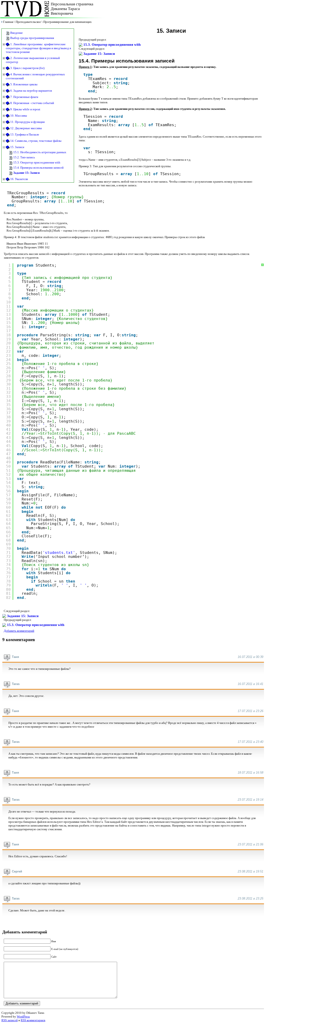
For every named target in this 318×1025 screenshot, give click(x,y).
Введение (16, 33)
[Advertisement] (209, 9)
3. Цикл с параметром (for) (27, 68)
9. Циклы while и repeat (25, 109)
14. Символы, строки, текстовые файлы (35, 140)
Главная (8, 22)
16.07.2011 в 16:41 (250, 684)
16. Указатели (19, 179)
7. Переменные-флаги (24, 97)
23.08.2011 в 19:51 (250, 871)
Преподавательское (28, 22)
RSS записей (9, 1020)
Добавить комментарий (19, 630)
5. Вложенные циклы (23, 84)
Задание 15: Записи (26, 172)
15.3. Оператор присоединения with (36, 162)
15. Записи (17, 147)
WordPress (23, 1016)
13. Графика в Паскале (24, 134)
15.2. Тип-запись (24, 157)
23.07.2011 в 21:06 (250, 844)
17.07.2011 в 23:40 (250, 742)
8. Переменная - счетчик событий (32, 103)
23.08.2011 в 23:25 (250, 898)
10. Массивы (18, 115)
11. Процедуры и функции (27, 122)
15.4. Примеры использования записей (38, 167)
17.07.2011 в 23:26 (250, 711)
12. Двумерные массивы (26, 128)
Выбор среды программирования (32, 38)
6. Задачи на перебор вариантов (31, 90)
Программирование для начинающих (67, 22)
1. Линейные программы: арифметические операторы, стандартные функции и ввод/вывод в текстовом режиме (38, 48)
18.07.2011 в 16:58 (250, 772)
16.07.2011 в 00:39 (250, 657)
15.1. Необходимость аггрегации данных (39, 152)
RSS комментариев (33, 1020)
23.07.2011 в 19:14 (250, 799)
